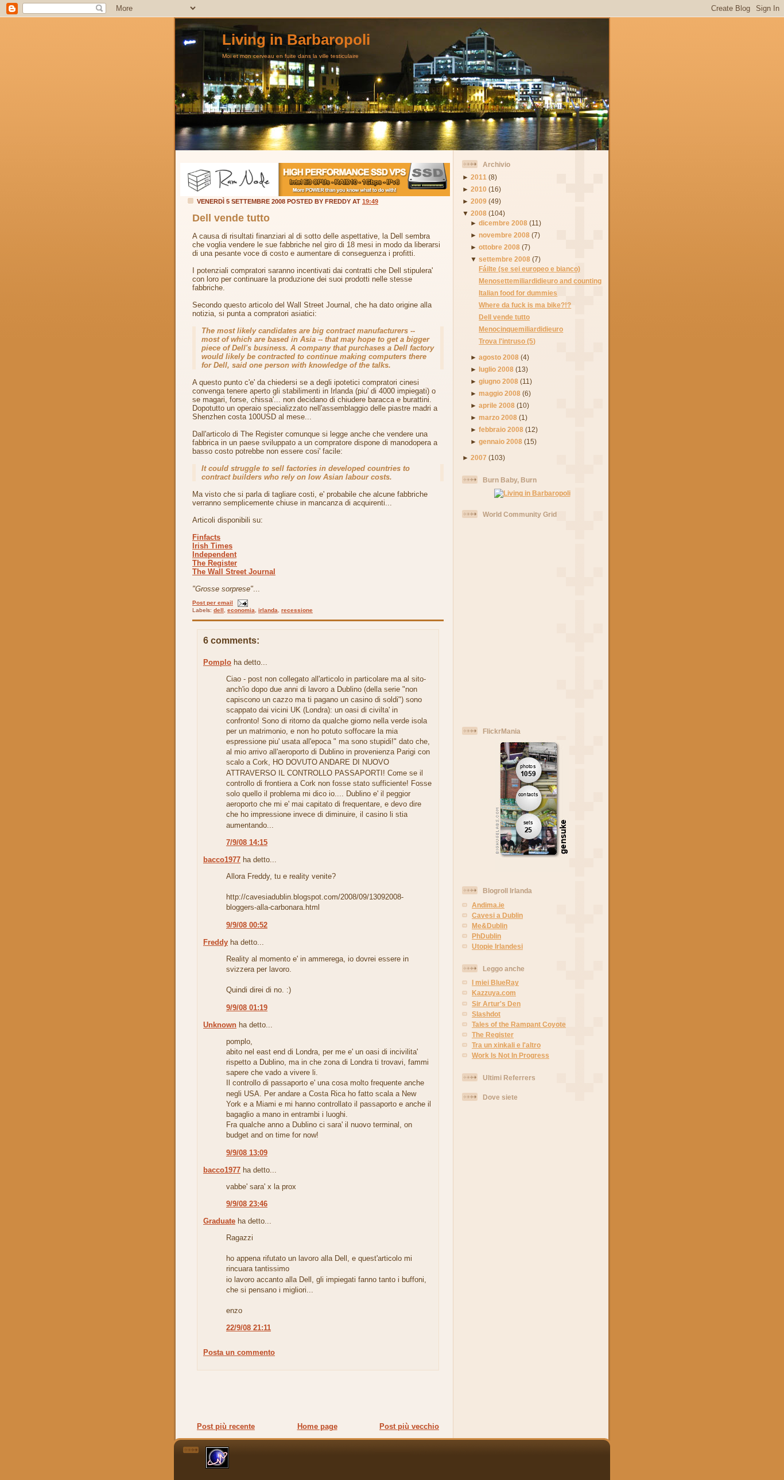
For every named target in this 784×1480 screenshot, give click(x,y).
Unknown (219, 1025)
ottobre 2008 (499, 247)
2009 (479, 201)
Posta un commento (239, 1352)
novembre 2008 (504, 235)
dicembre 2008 (503, 223)
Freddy (215, 942)
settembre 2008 (504, 259)
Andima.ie (488, 905)
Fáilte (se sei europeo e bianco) (529, 268)
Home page (317, 1426)
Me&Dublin (489, 925)
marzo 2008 (498, 417)
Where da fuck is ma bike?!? (525, 305)
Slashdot (486, 1014)
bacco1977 (221, 859)
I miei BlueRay (495, 982)
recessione (297, 610)
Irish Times (212, 546)
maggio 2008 (500, 393)
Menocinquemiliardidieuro (521, 329)
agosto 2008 (499, 357)
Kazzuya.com (494, 992)
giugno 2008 (498, 381)
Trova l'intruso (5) (507, 341)
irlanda (268, 610)
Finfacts (206, 537)
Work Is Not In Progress (510, 1055)
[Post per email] (241, 602)
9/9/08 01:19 (246, 1007)
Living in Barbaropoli (296, 39)
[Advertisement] (314, 1395)
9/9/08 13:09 (246, 1152)
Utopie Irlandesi (497, 946)
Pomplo (217, 662)
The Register (214, 563)
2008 (479, 213)
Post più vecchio (409, 1426)
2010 (479, 189)
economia (241, 610)
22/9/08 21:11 (248, 1327)
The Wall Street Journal (233, 571)
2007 (479, 457)
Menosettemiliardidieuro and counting (540, 281)
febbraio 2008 (501, 429)
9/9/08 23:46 (246, 1203)
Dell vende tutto (231, 218)
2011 (479, 177)
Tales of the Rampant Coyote (519, 1024)
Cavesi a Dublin (497, 915)
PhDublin (486, 936)
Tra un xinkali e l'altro (506, 1045)
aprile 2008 (497, 405)
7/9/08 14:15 (246, 842)
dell (219, 610)
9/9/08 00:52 (246, 925)
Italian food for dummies (518, 293)
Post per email (212, 602)
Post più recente (226, 1426)
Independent (214, 554)
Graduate (219, 1221)
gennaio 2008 (500, 441)
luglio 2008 (496, 369)
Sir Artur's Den (496, 1003)
